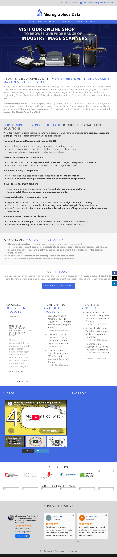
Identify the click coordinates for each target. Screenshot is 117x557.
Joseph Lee (57, 516)
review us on (21, 536)
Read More (14, 316)
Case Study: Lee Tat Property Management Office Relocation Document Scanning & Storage (59, 356)
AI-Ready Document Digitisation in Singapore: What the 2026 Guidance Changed (97, 317)
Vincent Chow (91, 516)
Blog (92, 21)
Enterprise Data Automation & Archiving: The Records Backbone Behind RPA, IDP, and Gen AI (97, 350)
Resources (59, 551)
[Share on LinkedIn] (114, 283)
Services (42, 21)
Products (53, 21)
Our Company (28, 21)
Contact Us (81, 21)
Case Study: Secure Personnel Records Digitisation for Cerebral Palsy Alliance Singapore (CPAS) (59, 322)
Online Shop (67, 21)
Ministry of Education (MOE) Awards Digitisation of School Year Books (20, 331)
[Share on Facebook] (114, 273)
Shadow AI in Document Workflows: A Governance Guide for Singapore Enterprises (97, 332)
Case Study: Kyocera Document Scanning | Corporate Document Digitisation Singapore (58, 339)
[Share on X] (114, 278)
